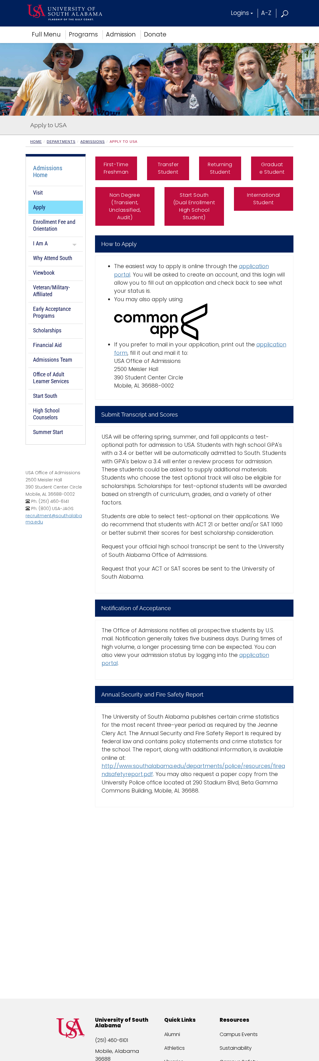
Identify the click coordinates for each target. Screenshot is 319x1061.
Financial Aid (47, 345)
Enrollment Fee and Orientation (54, 225)
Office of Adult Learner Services (51, 377)
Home (36, 141)
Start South (45, 396)
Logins (240, 13)
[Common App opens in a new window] (200, 321)
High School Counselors (46, 414)
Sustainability (236, 1048)
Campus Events (239, 1034)
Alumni (172, 1034)
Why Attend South (52, 258)
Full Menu (46, 34)
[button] (284, 13)
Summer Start (48, 432)
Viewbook (44, 272)
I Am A (40, 243)
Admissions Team (52, 359)
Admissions (92, 141)
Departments (61, 141)
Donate (155, 34)
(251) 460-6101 (111, 1040)
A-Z (266, 13)
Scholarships (47, 330)
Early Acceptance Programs (52, 312)
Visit (38, 192)
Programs (83, 34)
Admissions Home (47, 171)
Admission (121, 34)
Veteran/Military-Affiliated (51, 290)
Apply (39, 207)
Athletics (174, 1048)
